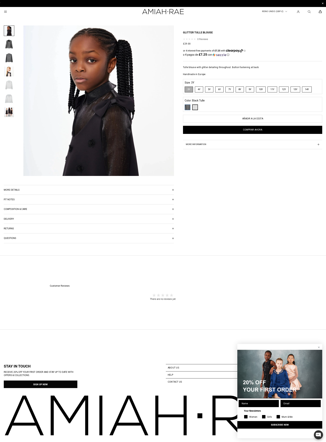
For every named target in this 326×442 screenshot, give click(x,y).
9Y (250, 89)
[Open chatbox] (318, 434)
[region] (163, 3)
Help (170, 375)
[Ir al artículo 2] (9, 44)
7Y (229, 89)
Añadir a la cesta (252, 118)
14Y (307, 89)
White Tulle (195, 107)
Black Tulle (187, 107)
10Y (261, 89)
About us (173, 367)
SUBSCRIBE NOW (280, 425)
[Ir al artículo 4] (9, 71)
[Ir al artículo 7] (9, 112)
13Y (295, 89)
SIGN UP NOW (40, 384)
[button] (206, 55)
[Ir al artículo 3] (9, 58)
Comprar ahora (252, 129)
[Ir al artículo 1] (9, 30)
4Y (199, 89)
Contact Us (175, 382)
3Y (189, 89)
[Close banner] (322, 3)
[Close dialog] (319, 347)
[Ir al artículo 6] (9, 98)
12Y (284, 89)
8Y (239, 89)
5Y (209, 89)
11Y (272, 89)
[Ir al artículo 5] (9, 85)
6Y (219, 89)
